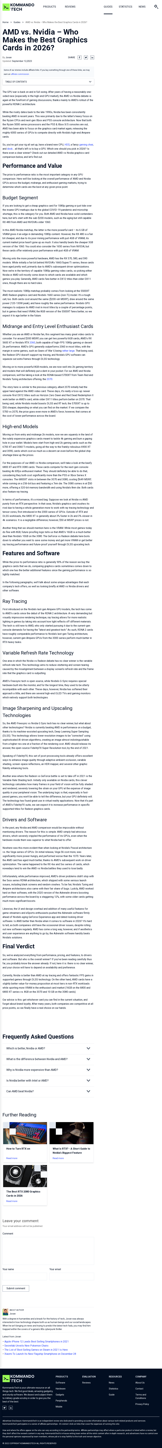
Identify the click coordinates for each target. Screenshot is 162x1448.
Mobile (59, 1406)
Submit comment (15, 1288)
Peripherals (61, 1400)
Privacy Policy (142, 1404)
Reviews (86, 1382)
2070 (49, 379)
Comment (8, 1233)
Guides (17, 22)
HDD (67, 144)
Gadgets (60, 1394)
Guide (112, 1394)
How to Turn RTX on (18, 1148)
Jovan (9, 57)
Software (60, 1382)
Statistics (113, 1388)
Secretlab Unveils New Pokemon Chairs (26, 1345)
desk (10, 148)
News (111, 1382)
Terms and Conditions (140, 1396)
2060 (32, 342)
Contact (139, 1388)
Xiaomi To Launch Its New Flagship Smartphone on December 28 (40, 1353)
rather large (68, 350)
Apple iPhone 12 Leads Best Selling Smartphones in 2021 (36, 1341)
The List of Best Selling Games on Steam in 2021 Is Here (36, 1349)
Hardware (60, 1388)
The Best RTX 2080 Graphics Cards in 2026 (23, 1193)
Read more (11, 1158)
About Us (140, 1382)
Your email (55, 1269)
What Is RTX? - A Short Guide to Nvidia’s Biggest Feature (71, 1150)
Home (6, 22)
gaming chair (86, 144)
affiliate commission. (20, 74)
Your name (8, 1269)
